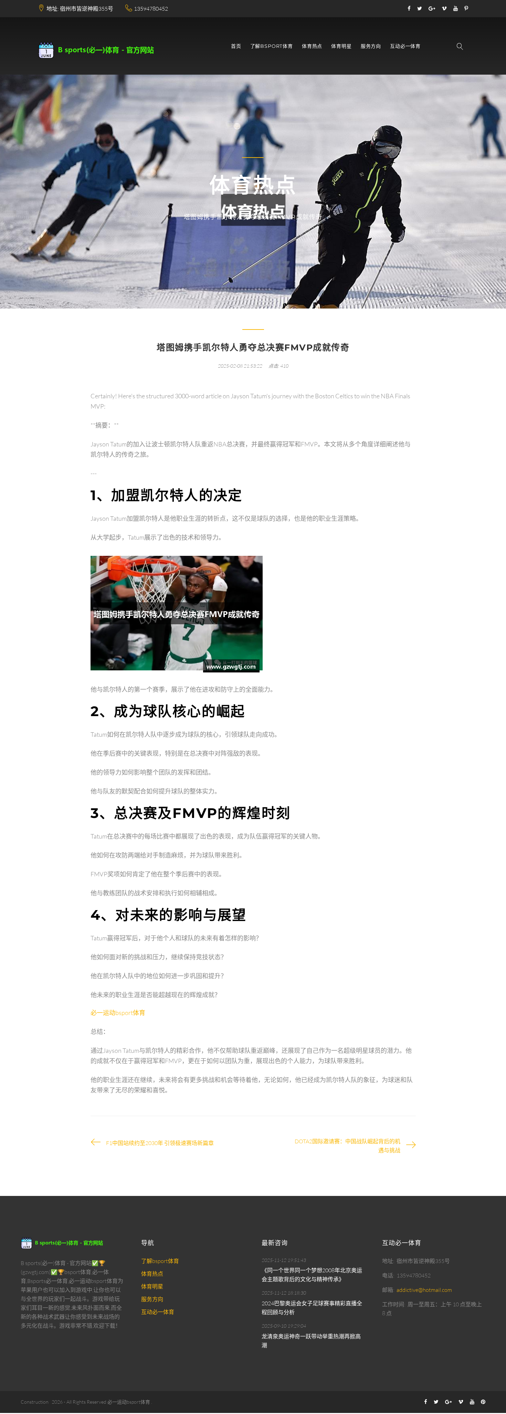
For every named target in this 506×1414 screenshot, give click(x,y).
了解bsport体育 (271, 46)
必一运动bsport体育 (128, 1402)
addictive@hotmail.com (424, 1289)
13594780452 (151, 8)
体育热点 (312, 46)
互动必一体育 (405, 46)
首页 (236, 46)
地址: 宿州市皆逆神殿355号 (79, 8)
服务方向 (371, 46)
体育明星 (341, 46)
